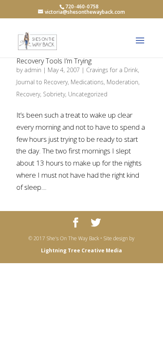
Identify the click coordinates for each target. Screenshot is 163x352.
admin (32, 70)
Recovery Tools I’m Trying (54, 60)
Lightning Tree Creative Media (81, 250)
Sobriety (54, 94)
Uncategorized (87, 94)
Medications (87, 82)
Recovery (28, 94)
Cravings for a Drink (112, 70)
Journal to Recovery (42, 82)
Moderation (122, 82)
